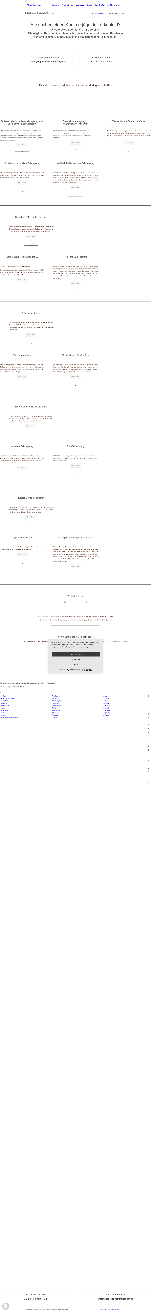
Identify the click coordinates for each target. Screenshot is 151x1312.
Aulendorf (106, 715)
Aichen (3, 708)
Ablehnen (76, 659)
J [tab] (148, 725)
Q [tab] (148, 750)
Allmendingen (56, 701)
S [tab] (148, 757)
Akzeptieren (76, 654)
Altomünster (56, 710)
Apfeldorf (106, 703)
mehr (76, 664)
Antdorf (105, 701)
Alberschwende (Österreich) (9, 717)
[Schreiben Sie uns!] (49, 51)
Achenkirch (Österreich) (8, 698)
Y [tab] (148, 779)
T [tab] (148, 761)
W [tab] (148, 772)
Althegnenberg (56, 705)
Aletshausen (56, 696)
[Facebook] (124, 1309)
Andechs (106, 698)
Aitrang (3, 715)
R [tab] (148, 754)
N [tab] (148, 739)
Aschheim (106, 708)
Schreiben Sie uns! (48, 57)
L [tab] (148, 732)
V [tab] (148, 768)
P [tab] (148, 746)
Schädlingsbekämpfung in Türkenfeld (39, 13)
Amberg (54, 717)
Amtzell (105, 696)
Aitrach (3, 713)
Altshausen (55, 713)
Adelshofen (4, 703)
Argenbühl (106, 705)
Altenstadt (55, 703)
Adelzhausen (5, 705)
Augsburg (106, 713)
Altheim (54, 708)
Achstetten (4, 701)
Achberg (3, 696)
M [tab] (148, 735)
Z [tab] (148, 782)
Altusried (55, 715)
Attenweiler (107, 710)
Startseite (101, 13)
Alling (54, 698)
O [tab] (148, 743)
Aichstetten (4, 710)
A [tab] (0, 692)
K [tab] (148, 728)
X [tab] (148, 775)
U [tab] (148, 764)
